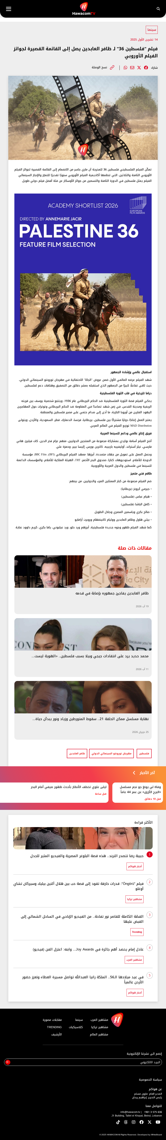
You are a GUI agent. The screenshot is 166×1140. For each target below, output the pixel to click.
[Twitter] (139, 67)
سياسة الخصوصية (150, 1079)
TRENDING (54, 1027)
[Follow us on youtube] (158, 1122)
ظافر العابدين (77, 753)
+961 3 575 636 (153, 1112)
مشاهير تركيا (99, 1027)
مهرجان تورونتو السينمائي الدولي (111, 753)
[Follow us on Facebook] (141, 1122)
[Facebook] (146, 67)
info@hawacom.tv (130, 1112)
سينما (151, 30)
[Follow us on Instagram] (133, 1122)
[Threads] (126, 1122)
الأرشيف (56, 1034)
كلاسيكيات (76, 1027)
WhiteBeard (156, 1135)
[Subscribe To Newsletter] (7, 1062)
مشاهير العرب (99, 1020)
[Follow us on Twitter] (150, 1122)
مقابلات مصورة (52, 1020)
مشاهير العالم (99, 1034)
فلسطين (144, 753)
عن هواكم (155, 1089)
